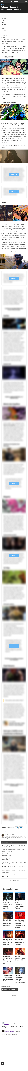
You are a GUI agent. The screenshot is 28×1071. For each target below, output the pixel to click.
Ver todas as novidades (14, 880)
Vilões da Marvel (13, 989)
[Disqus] (14, 1039)
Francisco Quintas (9, 834)
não (21, 827)
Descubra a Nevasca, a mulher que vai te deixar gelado (14, 785)
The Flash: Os (8, 658)
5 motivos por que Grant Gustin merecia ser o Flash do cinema (14, 309)
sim (17, 827)
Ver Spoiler (14, 174)
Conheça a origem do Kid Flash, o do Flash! (14, 397)
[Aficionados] (14, 1)
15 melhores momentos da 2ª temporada (16, 659)
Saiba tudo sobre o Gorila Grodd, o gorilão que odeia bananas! (16, 817)
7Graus (13, 1064)
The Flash (4, 989)
